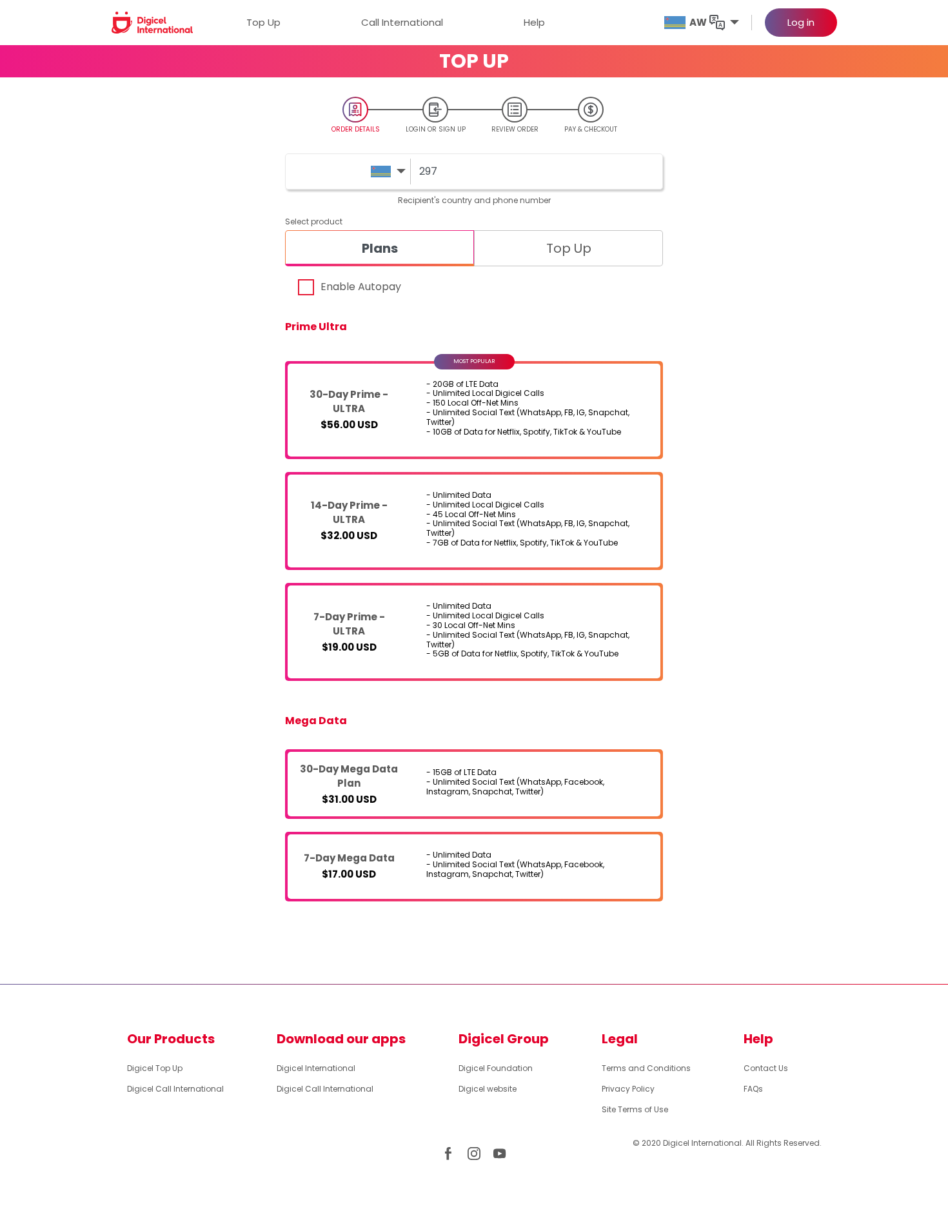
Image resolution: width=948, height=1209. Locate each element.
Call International (402, 22)
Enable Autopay (361, 286)
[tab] (379, 248)
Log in (801, 22)
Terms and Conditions (646, 1068)
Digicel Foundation (496, 1068)
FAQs (753, 1088)
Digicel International (316, 1068)
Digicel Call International (175, 1088)
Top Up (263, 22)
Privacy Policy (628, 1088)
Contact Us (766, 1068)
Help (534, 22)
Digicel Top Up (155, 1068)
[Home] (152, 22)
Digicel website (488, 1088)
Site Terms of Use (635, 1109)
